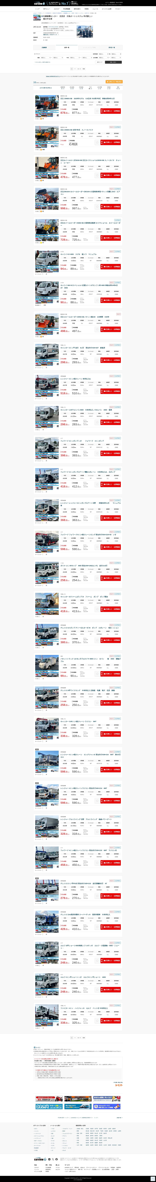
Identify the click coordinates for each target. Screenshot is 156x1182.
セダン (35, 1128)
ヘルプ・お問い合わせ (70, 1171)
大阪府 (87, 1138)
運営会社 (77, 1167)
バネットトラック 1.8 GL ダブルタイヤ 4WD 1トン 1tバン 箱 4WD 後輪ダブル (90, 660)
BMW (63, 1131)
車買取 (87, 9)
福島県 (114, 1128)
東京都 (87, 1131)
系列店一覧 (112, 47)
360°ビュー (46, 9)
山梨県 (119, 1131)
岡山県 (96, 1140)
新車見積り (77, 9)
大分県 (105, 1145)
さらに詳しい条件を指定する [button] (43, 62)
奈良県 (105, 1138)
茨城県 (106, 1131)
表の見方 (38, 1047)
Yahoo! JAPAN (119, 2)
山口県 (105, 1140)
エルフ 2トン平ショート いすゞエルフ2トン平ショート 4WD (83, 977)
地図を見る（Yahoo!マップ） (50, 34)
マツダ (52, 1140)
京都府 (96, 1138)
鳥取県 (87, 1140)
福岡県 (87, 1145)
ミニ (63, 1138)
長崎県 (96, 1145)
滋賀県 (100, 1138)
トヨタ (52, 1128)
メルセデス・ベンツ (67, 1128)
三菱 (52, 1138)
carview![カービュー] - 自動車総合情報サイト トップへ (84, 1117)
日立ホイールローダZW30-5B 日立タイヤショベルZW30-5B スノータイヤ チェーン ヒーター (90, 161)
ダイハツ (53, 1148)
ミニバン (36, 1131)
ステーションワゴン (39, 1136)
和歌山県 (110, 1138)
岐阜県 (91, 1135)
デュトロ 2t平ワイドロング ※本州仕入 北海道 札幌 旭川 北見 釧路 (87, 690)
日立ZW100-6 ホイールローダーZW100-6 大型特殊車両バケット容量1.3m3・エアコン (90, 193)
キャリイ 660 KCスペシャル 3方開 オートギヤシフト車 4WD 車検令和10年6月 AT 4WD (89, 286)
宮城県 (100, 1128)
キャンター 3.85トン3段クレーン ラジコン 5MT (78, 721)
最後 (84, 69)
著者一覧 (80, 1169)
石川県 (100, 1133)
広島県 (100, 1140)
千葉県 (101, 1131)
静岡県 (96, 1135)
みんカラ (58, 1169)
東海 (78, 1135)
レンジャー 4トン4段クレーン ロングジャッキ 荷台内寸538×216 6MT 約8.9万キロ (90, 756)
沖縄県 (119, 1145)
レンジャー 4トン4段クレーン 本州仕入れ (75, 379)
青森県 (91, 1128)
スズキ (52, 1145)
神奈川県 (92, 1131)
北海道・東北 (80, 1128)
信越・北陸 (79, 1133)
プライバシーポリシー (91, 1167)
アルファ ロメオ (66, 1148)
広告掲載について (96, 1169)
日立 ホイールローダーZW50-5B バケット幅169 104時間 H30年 (84, 317)
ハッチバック (37, 1133)
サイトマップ (87, 1169)
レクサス (53, 1131)
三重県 (100, 1135)
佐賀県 (91, 1145)
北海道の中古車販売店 (57, 13)
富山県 (96, 1133)
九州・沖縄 (79, 1145)
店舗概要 (44, 47)
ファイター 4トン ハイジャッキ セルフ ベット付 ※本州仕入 (84, 1008)
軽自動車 (36, 1148)
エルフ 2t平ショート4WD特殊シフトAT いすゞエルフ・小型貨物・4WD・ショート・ (89, 947)
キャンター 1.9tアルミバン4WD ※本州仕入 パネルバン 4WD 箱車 (86, 410)
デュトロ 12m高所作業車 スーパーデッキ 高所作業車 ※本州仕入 (85, 914)
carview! (35, 13)
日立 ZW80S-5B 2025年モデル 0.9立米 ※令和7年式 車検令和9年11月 (87, 98)
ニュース (95, 9)
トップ (37, 9)
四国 (78, 1142)
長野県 (91, 1133)
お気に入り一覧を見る (115, 81)
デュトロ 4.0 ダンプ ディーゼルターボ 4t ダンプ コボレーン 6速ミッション (89, 628)
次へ (79, 69)
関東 (78, 1131)
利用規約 (113, 1167)
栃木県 (110, 1131)
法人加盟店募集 (106, 1169)
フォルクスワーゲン (67, 1133)
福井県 (105, 1133)
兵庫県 (91, 1138)
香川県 (91, 1142)
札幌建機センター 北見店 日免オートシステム (73, 13)
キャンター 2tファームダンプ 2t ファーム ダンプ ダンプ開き (84, 597)
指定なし (101, 54)
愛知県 (87, 1135)
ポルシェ (64, 1140)
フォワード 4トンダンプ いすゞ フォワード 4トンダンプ (82, 441)
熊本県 (100, 1145)
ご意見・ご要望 (115, 1169)
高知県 (100, 1142)
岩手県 (96, 1128)
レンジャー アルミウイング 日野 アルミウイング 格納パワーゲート (86, 819)
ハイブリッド (37, 1138)
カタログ (56, 9)
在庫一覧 (87, 13)
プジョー (64, 1143)
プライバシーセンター (103, 1167)
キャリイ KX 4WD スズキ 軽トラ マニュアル (78, 254)
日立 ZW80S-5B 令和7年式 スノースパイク (76, 130)
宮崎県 (109, 1145)
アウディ (64, 1136)
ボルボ (64, 1150)
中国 (78, 1140)
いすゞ (52, 1150)
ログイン (107, 2)
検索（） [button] (113, 62)
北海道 (87, 1128)
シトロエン (65, 1145)
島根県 (91, 1140)
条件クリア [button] (99, 62)
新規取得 (112, 2)
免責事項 (118, 1167)
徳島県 (87, 1142)
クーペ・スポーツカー (39, 1143)
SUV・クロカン (38, 1140)
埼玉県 (97, 1131)
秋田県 (105, 1128)
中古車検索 (66, 9)
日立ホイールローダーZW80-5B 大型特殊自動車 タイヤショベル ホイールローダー (90, 224)
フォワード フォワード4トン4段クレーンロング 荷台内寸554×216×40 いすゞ (89, 535)
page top (119, 1117)
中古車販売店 (48, 13)
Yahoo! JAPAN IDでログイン (53, 76)
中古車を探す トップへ (63, 1117)
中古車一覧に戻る (118, 1082)
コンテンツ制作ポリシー (71, 1169)
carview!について (69, 1167)
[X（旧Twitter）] (52, 1159)
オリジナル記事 (106, 9)
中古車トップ (41, 13)
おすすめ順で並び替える (46, 87)
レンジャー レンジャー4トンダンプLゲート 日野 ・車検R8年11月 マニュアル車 (90, 504)
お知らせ (82, 1167)
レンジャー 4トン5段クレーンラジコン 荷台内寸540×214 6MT (83, 788)
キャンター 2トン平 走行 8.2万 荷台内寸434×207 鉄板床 (82, 348)
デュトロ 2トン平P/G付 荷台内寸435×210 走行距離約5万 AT (83, 883)
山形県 (109, 1128)
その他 (35, 1150)
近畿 (78, 1138)
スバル (52, 1143)
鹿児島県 (114, 1145)
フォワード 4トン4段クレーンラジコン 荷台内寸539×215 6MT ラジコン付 (88, 850)
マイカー (118, 9)
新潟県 (87, 1133)
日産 (52, 1133)
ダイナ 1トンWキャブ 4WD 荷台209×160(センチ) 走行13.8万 (83, 566)
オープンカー (37, 1145)
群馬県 (115, 1131)
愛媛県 (96, 1142)
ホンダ (52, 1136)
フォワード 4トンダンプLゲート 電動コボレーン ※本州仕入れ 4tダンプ (87, 472)
